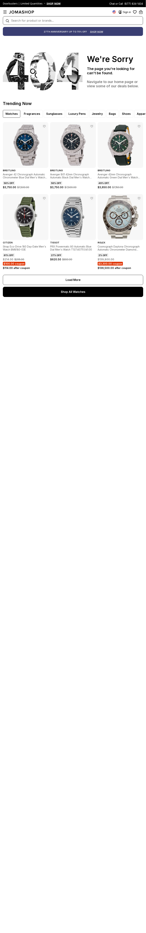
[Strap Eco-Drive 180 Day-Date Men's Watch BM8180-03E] (44, 198)
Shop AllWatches (73, 292)
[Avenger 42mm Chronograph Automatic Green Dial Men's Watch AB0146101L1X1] (139, 126)
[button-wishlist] (135, 12)
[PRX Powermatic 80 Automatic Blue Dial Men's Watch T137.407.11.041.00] (91, 198)
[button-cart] (141, 12)
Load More (73, 280)
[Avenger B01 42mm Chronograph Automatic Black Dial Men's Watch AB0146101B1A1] (91, 126)
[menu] (5, 12)
